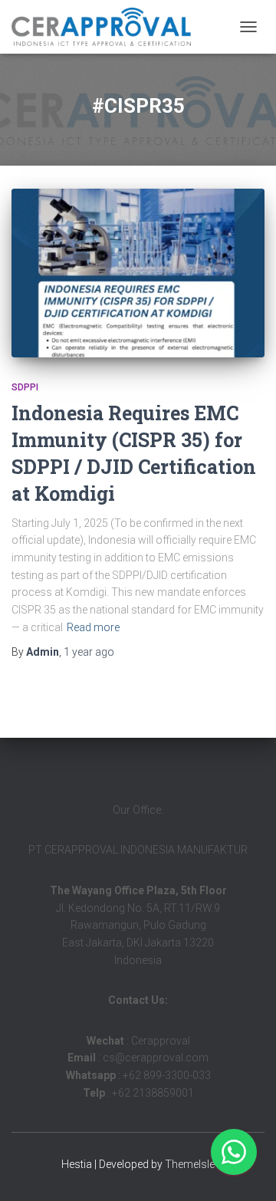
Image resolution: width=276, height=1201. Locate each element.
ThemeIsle (190, 1164)
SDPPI (25, 387)
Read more (93, 627)
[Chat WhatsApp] (234, 1152)
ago (89, 652)
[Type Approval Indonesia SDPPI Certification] (107, 27)
